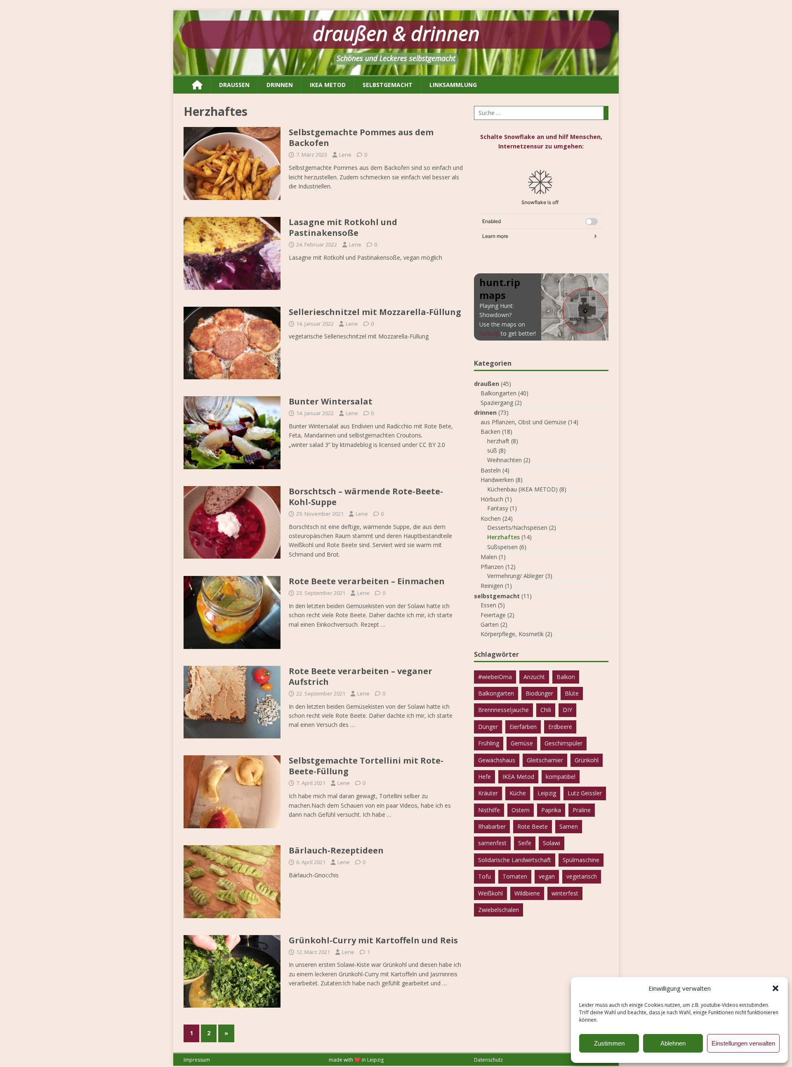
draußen (234, 85)
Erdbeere (560, 727)
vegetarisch (581, 876)
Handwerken (497, 480)
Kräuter (488, 793)
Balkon (565, 677)
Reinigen (492, 586)
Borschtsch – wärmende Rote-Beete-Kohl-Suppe (366, 497)
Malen (489, 557)
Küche (517, 793)
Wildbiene (527, 893)
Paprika (551, 810)
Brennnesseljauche (503, 710)
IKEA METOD (328, 85)
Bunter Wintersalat (330, 401)
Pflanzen (492, 567)
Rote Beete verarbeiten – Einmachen (367, 581)
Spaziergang (497, 403)
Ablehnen (673, 1043)
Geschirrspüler (563, 743)
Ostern (521, 810)
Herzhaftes (503, 537)
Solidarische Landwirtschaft (514, 860)
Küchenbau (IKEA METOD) (522, 489)
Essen (488, 605)
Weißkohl (490, 893)
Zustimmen (609, 1043)
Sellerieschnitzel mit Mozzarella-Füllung (375, 311)
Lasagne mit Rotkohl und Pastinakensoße (343, 227)
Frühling (488, 743)
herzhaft (498, 441)
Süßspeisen (502, 547)
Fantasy (497, 508)
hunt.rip (489, 333)
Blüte (572, 693)
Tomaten (514, 876)
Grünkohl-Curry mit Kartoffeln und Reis (373, 940)
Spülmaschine (581, 860)
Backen (490, 431)
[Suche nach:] (541, 113)
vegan (547, 876)
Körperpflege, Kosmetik (512, 634)
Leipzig (546, 793)
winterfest (565, 893)
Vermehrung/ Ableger (515, 576)
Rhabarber (492, 826)
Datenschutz (488, 1059)
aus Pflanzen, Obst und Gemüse (523, 422)
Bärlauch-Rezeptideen (336, 850)
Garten (490, 624)
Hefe (484, 776)
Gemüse (522, 743)
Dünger (488, 727)
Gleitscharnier (545, 760)
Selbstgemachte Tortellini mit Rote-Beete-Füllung (366, 766)
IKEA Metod (518, 776)
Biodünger (539, 693)
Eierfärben (523, 727)
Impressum (197, 1059)
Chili (545, 710)
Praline (582, 810)
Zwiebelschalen (498, 910)
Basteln (491, 470)
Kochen (491, 518)
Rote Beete (532, 826)
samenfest (492, 843)
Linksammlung (453, 85)
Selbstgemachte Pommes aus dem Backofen (361, 137)
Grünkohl (587, 760)
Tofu (484, 876)
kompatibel (560, 776)
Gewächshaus (496, 760)
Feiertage (493, 615)
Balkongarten (498, 393)
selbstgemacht (387, 85)
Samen (568, 826)
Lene (345, 154)
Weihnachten (504, 460)
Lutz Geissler (585, 793)
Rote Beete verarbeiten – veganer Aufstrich (360, 676)
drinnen (279, 85)
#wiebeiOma (495, 677)
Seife (524, 843)
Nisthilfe (489, 810)
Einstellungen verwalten (743, 1043)
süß (492, 450)
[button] (775, 988)
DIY (567, 710)
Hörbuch (492, 499)
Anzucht (534, 677)
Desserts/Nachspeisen (517, 527)
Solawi (551, 843)
